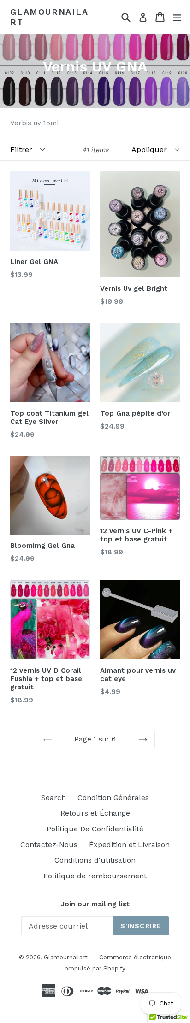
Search (53, 797)
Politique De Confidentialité (95, 828)
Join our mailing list (95, 904)
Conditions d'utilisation (95, 860)
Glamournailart (49, 17)
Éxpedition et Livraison (129, 844)
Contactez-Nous (48, 844)
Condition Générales (113, 797)
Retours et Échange (95, 813)
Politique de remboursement (95, 875)
